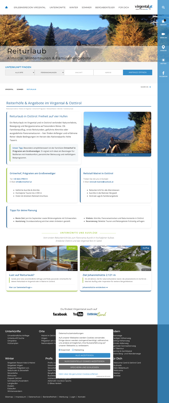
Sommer (87, 7)
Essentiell (65, 350)
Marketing (79, 350)
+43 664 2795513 (20, 179)
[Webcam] (163, 34)
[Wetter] (163, 60)
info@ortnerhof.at (24, 182)
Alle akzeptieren (84, 355)
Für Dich (124, 7)
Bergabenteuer (105, 7)
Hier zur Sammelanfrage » (20, 287)
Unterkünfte (58, 7)
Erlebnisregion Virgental (30, 7)
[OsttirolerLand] (96, 314)
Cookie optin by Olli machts (103, 376)
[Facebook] (163, 73)
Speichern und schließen (84, 367)
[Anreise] (163, 47)
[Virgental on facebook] (60, 314)
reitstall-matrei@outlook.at (101, 182)
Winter (73, 7)
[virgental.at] (6, 7)
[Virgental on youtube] (78, 314)
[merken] (163, 21)
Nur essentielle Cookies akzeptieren (84, 361)
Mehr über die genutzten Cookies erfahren (78, 374)
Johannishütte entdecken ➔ (95, 287)
